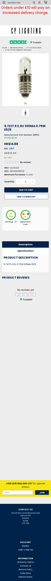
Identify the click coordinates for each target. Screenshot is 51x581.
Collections (25, 573)
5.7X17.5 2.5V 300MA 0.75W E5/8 (18, 50)
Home (4, 48)
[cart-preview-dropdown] (45, 2)
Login (20, 549)
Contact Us (25, 565)
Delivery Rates (25, 576)
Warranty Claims (25, 562)
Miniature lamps (16, 48)
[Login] (39, 3)
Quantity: (9, 181)
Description (26, 244)
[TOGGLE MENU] (4, 2)
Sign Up (29, 549)
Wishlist (25, 546)
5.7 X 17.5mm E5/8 (34, 48)
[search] (34, 3)
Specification (25, 250)
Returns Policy (25, 569)
